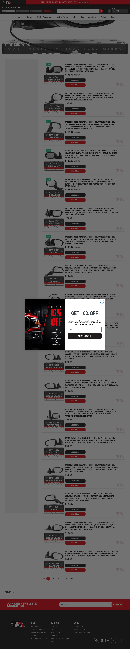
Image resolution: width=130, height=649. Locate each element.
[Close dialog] (102, 301)
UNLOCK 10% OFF (84, 336)
